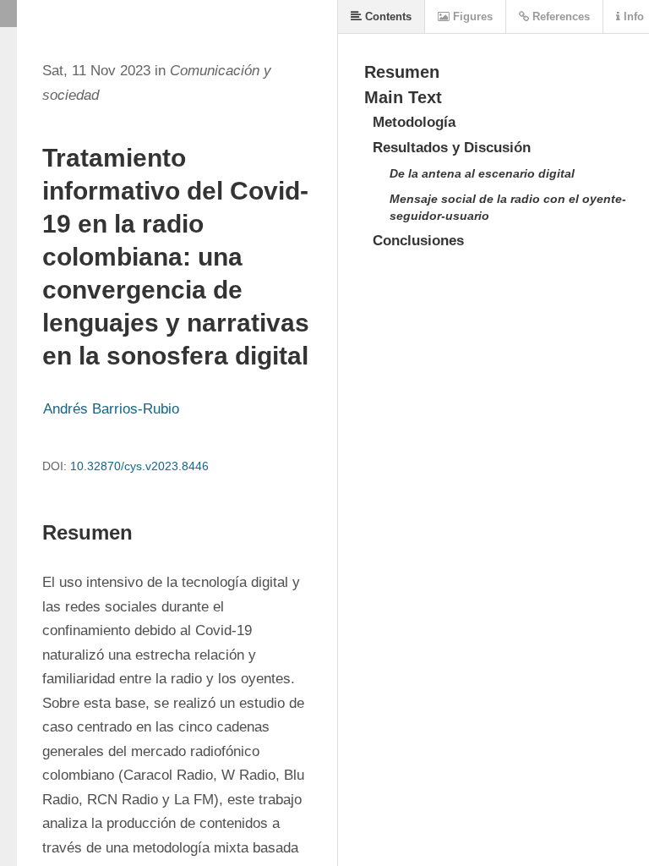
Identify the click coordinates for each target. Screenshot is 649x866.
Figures (471, 16)
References (559, 16)
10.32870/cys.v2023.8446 (139, 466)
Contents (387, 16)
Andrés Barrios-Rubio (111, 409)
